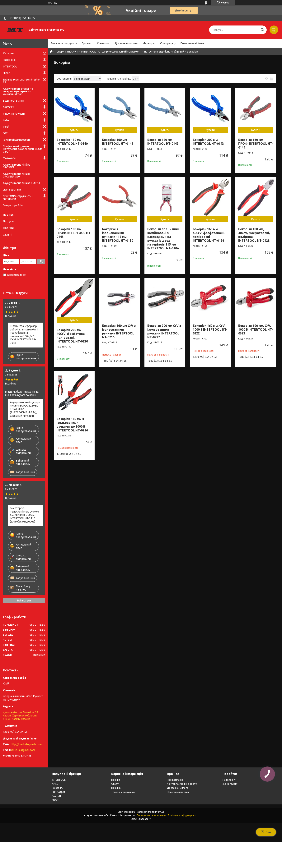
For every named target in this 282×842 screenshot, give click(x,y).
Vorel (6, 126)
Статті (7, 234)
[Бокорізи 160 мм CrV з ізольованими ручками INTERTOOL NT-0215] (119, 298)
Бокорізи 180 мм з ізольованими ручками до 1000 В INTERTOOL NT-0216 (72, 424)
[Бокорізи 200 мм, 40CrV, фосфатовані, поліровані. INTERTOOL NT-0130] (74, 298)
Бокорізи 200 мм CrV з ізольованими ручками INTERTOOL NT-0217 (164, 331)
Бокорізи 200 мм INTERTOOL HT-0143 (208, 141)
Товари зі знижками (123, 792)
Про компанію (175, 779)
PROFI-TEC (9, 60)
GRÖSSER (8, 107)
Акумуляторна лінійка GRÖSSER (16, 166)
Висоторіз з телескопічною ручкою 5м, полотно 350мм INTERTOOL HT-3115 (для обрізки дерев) (24, 515)
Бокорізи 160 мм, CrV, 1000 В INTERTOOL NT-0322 (210, 329)
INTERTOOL (88, 51)
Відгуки (8, 221)
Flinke (6, 73)
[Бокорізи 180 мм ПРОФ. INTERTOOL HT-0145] (74, 197)
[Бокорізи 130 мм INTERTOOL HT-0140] (74, 108)
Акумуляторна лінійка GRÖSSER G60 (16, 175)
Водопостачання (13, 100)
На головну (229, 779)
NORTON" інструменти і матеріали (17, 197)
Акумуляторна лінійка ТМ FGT (21, 183)
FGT (5, 133)
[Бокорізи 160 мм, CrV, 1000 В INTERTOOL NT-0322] (210, 298)
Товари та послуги (62, 43)
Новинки (116, 787)
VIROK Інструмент (14, 113)
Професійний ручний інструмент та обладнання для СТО (22, 149)
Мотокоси (9, 158)
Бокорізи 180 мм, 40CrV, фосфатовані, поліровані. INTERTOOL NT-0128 (254, 234)
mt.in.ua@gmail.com (23, 750)
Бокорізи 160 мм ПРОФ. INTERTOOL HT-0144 (255, 143)
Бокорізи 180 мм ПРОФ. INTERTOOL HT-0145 (74, 232)
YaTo (6, 120)
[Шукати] (262, 29)
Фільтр (148, 43)
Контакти (103, 43)
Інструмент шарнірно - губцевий (164, 51)
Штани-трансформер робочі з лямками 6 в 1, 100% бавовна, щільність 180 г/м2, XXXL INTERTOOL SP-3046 (24, 334)
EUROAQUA (58, 792)
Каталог (8, 53)
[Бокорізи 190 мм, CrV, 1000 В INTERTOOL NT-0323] (255, 298)
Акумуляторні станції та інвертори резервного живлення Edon (18, 91)
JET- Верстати (12, 189)
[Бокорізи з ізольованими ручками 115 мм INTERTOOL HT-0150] (119, 197)
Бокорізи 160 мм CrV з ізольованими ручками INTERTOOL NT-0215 (119, 331)
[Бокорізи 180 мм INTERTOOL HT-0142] (164, 108)
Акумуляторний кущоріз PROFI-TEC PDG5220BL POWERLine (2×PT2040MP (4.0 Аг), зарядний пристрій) (25, 409)
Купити (74, 129)
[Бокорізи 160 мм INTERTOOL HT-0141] (119, 108)
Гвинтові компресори (16, 139)
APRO (55, 783)
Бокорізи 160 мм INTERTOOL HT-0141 (117, 141)
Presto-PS (57, 787)
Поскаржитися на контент (151, 815)
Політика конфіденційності (183, 815)
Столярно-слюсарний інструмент (119, 51)
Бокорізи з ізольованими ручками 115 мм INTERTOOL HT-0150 (117, 234)
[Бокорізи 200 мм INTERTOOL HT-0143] (210, 108)
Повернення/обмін (192, 43)
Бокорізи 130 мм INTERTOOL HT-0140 (72, 141)
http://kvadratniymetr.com (26, 744)
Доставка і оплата (126, 43)
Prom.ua (159, 812)
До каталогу (230, 783)
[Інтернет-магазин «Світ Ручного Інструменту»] (15, 29)
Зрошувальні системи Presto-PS (21, 81)
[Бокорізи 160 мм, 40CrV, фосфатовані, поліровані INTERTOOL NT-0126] (210, 197)
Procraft (56, 796)
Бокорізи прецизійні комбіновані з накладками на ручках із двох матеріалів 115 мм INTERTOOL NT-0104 (163, 238)
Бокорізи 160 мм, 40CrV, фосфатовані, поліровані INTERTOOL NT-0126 (208, 234)
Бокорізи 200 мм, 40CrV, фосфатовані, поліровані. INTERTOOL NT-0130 (72, 335)
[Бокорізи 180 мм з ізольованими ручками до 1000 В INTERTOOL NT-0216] (74, 391)
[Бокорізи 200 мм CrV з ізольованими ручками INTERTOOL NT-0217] (164, 298)
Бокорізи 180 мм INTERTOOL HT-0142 (162, 141)
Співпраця (166, 43)
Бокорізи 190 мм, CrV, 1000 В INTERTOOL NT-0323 (255, 329)
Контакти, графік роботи (182, 783)
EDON (55, 800)
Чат (268, 832)
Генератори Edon (13, 205)
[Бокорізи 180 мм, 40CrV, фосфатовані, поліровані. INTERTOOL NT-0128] (255, 197)
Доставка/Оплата (177, 787)
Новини (8, 227)
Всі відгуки (24, 600)
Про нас (86, 43)
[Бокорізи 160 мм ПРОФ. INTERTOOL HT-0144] (255, 108)
